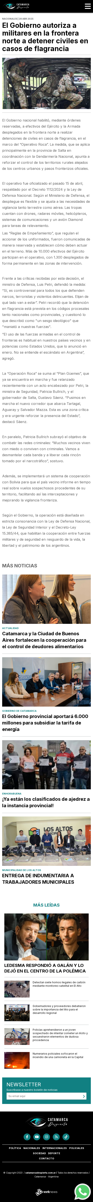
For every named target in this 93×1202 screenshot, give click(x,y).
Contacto (46, 1158)
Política (15, 1148)
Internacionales (54, 1148)
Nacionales (31, 1148)
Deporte (54, 1153)
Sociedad (39, 1153)
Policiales (76, 1148)
